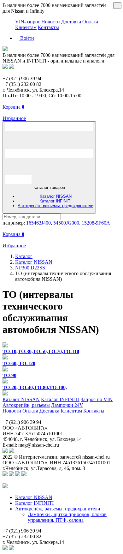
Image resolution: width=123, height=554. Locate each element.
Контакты (48, 27)
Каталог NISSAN (56, 196)
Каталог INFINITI (55, 201)
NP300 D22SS (30, 267)
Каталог (23, 256)
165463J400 (38, 223)
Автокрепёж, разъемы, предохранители (55, 205)
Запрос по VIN (97, 399)
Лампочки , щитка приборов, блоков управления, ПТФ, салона (67, 517)
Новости (50, 21)
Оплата (90, 21)
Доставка (71, 21)
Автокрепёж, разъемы (26, 405)
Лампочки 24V (67, 405)
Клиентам (26, 27)
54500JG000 (66, 223)
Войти (26, 38)
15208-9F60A (96, 223)
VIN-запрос (27, 21)
